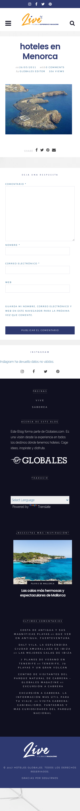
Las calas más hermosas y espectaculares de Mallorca (42, 593)
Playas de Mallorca (43, 583)
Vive (40, 400)
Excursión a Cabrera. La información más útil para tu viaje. (43, 697)
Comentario (15, 184)
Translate (44, 507)
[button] (8, 23)
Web (8, 282)
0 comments (55, 67)
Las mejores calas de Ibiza (45, 653)
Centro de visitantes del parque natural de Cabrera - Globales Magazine (42, 678)
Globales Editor (32, 71)
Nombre (12, 245)
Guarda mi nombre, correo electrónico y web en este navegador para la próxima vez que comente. (38, 310)
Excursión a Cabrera (43, 686)
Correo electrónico (22, 263)
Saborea (40, 407)
